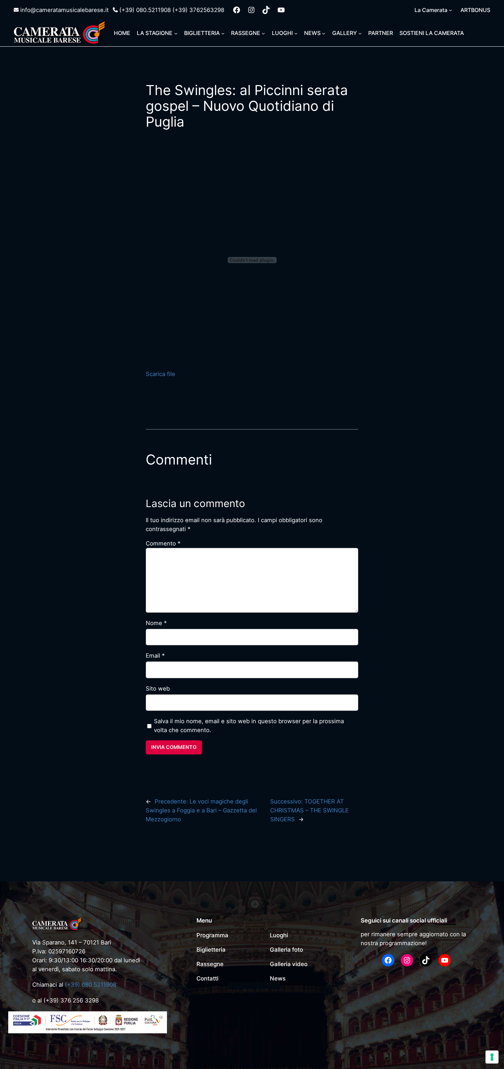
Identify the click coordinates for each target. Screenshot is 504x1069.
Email (155, 655)
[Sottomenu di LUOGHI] (296, 33)
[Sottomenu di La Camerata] (450, 10)
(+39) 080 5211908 (90, 984)
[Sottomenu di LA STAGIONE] (176, 33)
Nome (156, 623)
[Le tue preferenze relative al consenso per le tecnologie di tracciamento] (492, 1057)
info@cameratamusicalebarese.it (64, 10)
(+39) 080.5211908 (145, 10)
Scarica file (160, 374)
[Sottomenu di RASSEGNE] (263, 33)
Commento (163, 543)
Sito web (158, 688)
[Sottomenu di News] (323, 33)
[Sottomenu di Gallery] (360, 33)
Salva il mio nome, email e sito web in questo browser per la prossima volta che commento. (249, 725)
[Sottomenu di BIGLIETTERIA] (223, 33)
